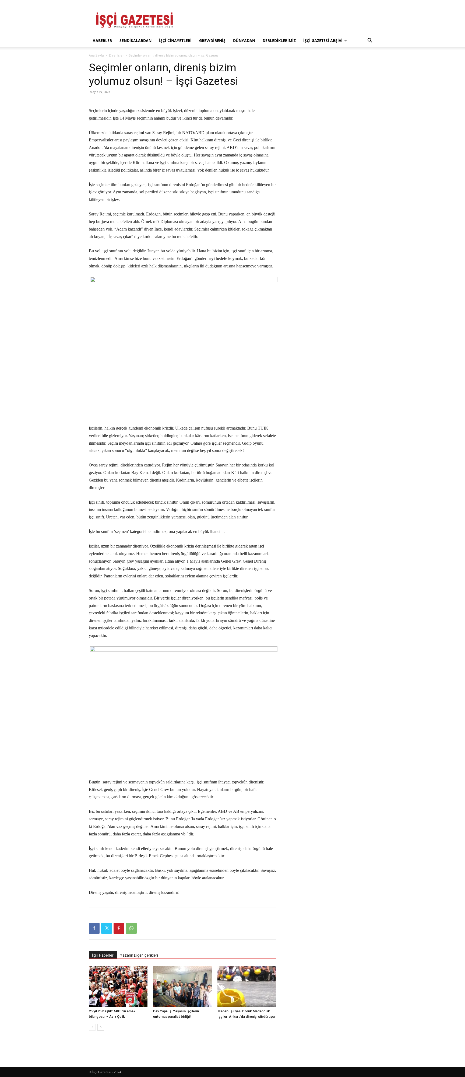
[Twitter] (106, 928)
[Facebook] (94, 928)
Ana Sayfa (96, 55)
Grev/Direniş (212, 40)
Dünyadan (244, 40)
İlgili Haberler (103, 955)
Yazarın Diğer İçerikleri (139, 955)
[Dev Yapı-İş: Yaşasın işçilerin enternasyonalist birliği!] (182, 986)
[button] (369, 41)
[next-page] (100, 1027)
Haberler (102, 40)
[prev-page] (92, 1027)
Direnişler (116, 55)
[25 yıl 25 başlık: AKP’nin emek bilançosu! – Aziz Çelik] (118, 986)
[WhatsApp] (131, 928)
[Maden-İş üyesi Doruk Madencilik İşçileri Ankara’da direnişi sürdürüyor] (246, 986)
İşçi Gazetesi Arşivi (323, 40)
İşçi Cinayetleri (175, 40)
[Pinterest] (119, 928)
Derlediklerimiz (279, 40)
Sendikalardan (135, 40)
